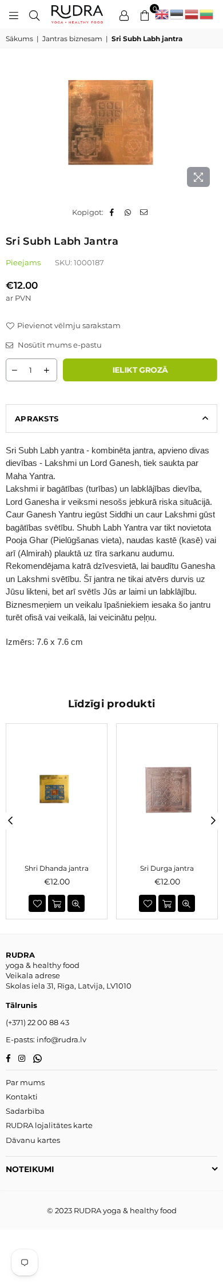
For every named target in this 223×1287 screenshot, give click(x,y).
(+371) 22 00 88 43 (37, 1022)
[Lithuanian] (207, 14)
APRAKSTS (36, 418)
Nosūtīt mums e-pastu (59, 344)
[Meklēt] (34, 14)
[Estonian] (177, 14)
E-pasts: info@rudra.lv (46, 1039)
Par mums (25, 1082)
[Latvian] (192, 14)
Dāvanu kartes (33, 1140)
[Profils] (124, 14)
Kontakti (22, 1096)
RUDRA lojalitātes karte (49, 1125)
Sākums (19, 38)
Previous (10, 821)
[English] (162, 14)
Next (213, 821)
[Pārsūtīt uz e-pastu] (144, 212)
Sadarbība (25, 1110)
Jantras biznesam (72, 38)
